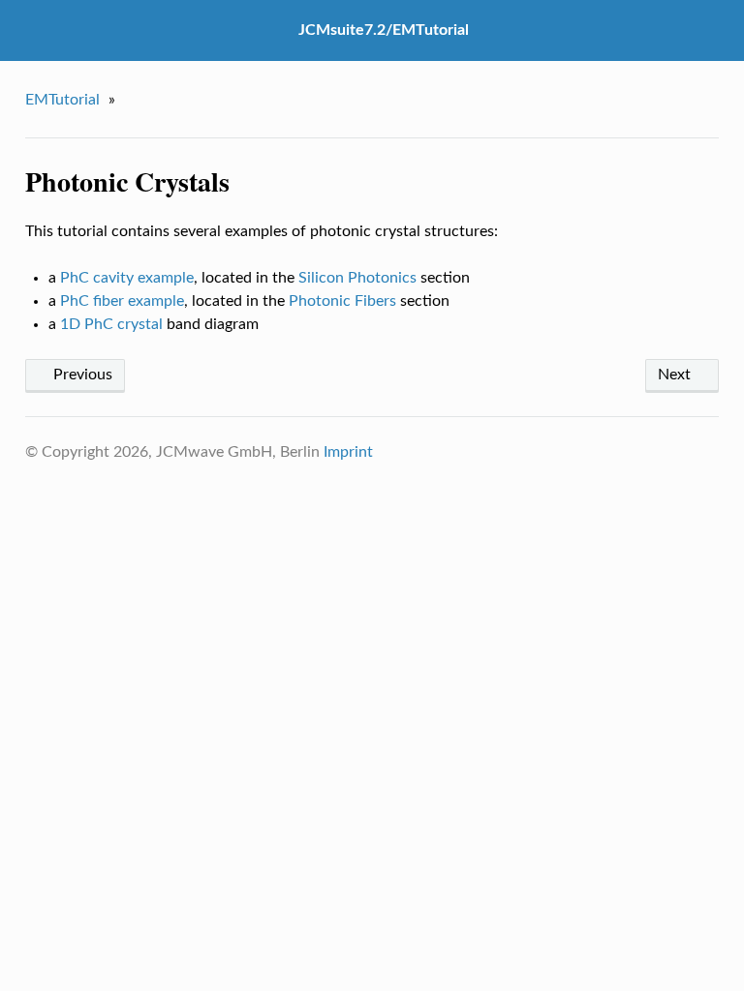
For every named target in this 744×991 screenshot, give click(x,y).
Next (676, 374)
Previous (80, 374)
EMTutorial (62, 99)
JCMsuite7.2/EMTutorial (383, 30)
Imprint (348, 452)
